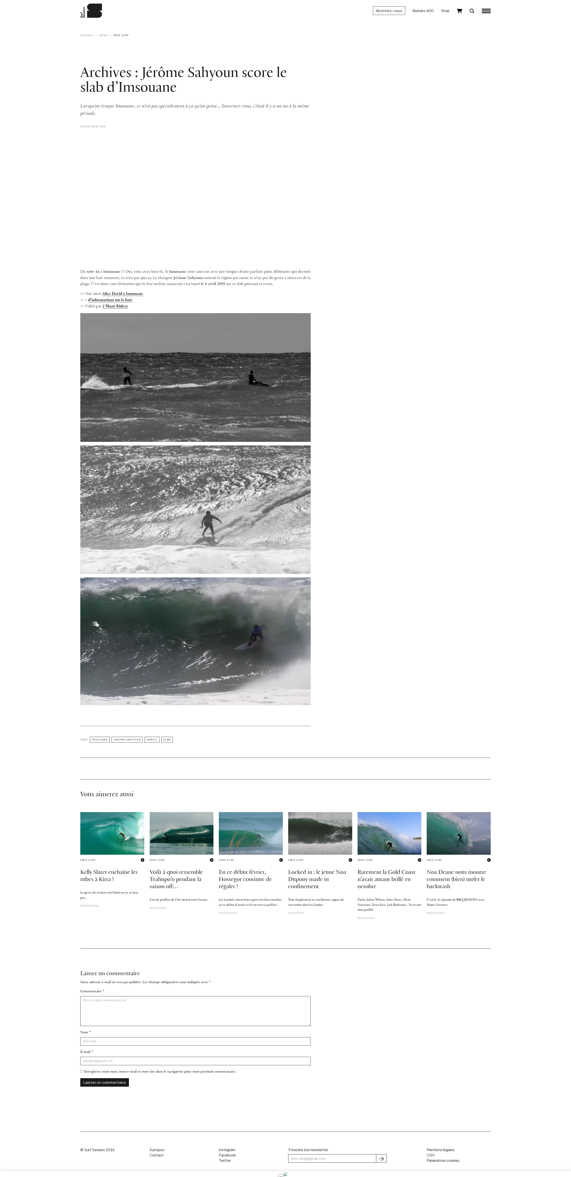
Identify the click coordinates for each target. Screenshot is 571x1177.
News (103, 35)
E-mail (85, 1052)
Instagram (227, 1149)
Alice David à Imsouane (122, 294)
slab (167, 739)
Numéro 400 (423, 10)
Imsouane (100, 739)
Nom (84, 1032)
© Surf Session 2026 (97, 1149)
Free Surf (121, 35)
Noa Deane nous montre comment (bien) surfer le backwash (456, 879)
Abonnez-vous (389, 10)
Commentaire (91, 991)
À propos (157, 1149)
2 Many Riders (115, 306)
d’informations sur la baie (110, 300)
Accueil (87, 35)
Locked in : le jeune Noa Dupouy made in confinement (317, 879)
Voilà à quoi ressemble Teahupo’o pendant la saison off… (176, 879)
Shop (445, 10)
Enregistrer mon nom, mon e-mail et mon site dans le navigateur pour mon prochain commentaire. (160, 1072)
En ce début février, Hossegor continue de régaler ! (245, 879)
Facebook (227, 1155)
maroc (152, 739)
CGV (430, 1155)
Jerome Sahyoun (127, 739)
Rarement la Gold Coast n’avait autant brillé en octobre (387, 879)
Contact (157, 1155)
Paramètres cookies (443, 1160)
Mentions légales (441, 1149)
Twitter (225, 1160)
